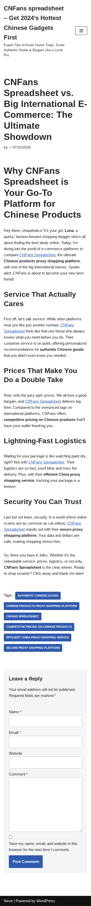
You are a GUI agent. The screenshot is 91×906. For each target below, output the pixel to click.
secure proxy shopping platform (33, 647)
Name (15, 712)
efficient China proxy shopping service (37, 637)
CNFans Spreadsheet (37, 255)
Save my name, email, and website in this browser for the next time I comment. (43, 846)
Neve (8, 901)
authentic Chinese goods (38, 595)
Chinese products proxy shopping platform (41, 605)
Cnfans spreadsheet (22, 616)
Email (15, 732)
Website (15, 753)
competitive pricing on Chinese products (39, 626)
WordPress (45, 901)
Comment (18, 774)
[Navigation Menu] (81, 30)
